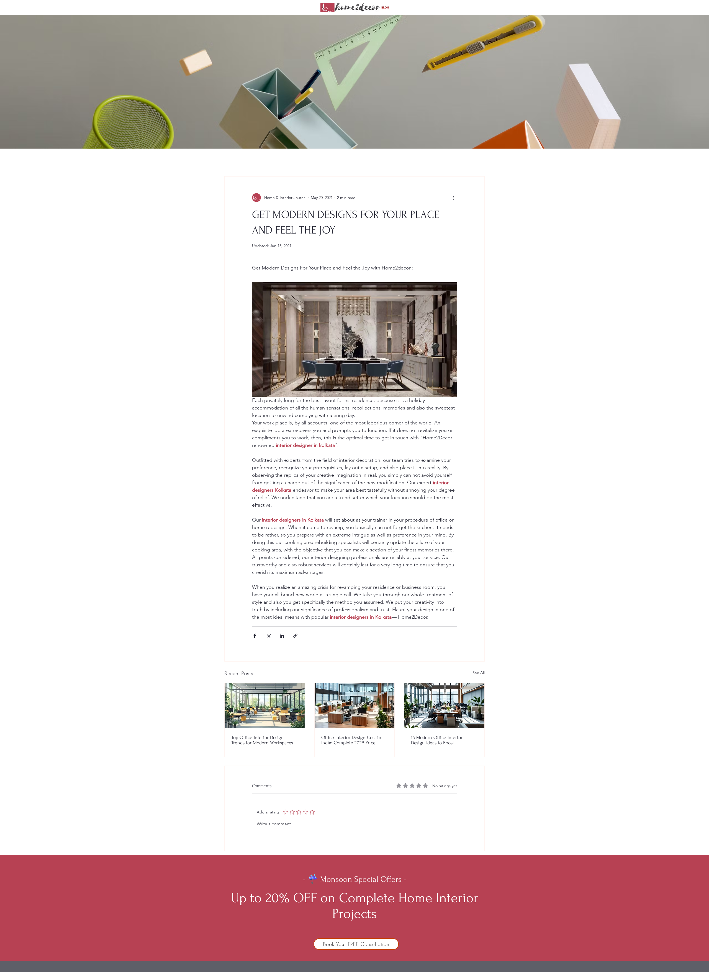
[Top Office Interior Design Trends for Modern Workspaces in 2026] (265, 705)
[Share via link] (295, 635)
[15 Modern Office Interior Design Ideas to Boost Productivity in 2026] (444, 705)
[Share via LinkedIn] (281, 635)
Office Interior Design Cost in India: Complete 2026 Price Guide (351, 740)
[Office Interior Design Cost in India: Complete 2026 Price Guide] (355, 705)
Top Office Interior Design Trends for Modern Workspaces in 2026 (262, 740)
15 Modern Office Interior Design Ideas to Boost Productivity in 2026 (437, 740)
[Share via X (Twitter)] (268, 635)
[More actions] (453, 197)
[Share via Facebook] (254, 635)
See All (478, 672)
